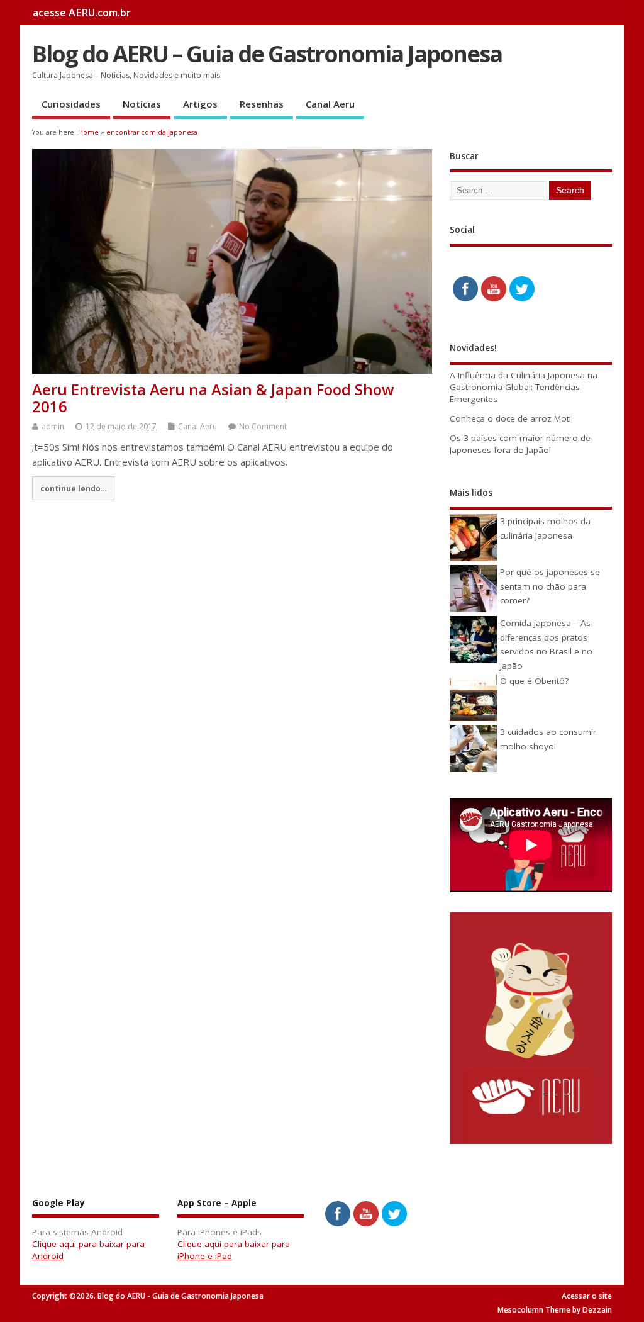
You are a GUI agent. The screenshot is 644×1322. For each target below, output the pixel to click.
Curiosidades (71, 104)
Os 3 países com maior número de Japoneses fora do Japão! (520, 444)
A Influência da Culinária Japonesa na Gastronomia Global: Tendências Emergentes (523, 387)
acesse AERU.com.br (82, 13)
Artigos (200, 104)
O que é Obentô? (534, 680)
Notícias (142, 104)
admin (53, 426)
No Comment (263, 426)
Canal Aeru (330, 104)
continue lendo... (73, 488)
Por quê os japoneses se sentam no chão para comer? (550, 586)
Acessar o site (587, 1296)
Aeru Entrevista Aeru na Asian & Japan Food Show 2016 (213, 397)
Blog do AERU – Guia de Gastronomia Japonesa (267, 53)
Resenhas (262, 104)
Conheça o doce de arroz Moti (510, 418)
